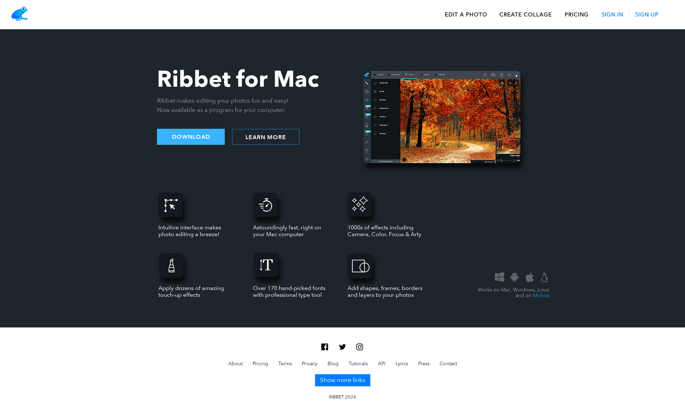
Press (424, 363)
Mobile (541, 295)
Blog (333, 363)
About (235, 363)
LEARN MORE (265, 137)
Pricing (577, 14)
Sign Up (647, 14)
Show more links (342, 379)
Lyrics (402, 363)
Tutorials (358, 363)
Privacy (310, 363)
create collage (525, 14)
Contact (448, 363)
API (382, 363)
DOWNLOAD (191, 137)
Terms (285, 363)
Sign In (612, 14)
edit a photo (466, 14)
